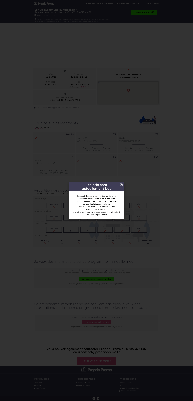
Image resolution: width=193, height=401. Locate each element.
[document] (96, 200)
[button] (121, 185)
